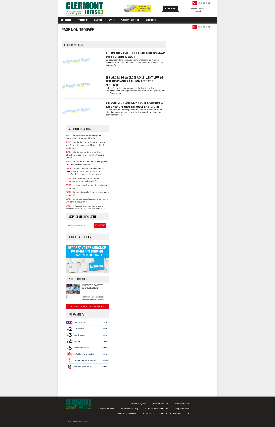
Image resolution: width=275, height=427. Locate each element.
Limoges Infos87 (181, 408)
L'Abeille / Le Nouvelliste (170, 414)
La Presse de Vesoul (106, 408)
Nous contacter (182, 403)
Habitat (98, 20)
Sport (112, 20)
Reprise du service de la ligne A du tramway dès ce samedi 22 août (136, 55)
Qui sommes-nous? (160, 403)
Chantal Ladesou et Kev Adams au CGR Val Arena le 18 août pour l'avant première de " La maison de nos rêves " (85, 171)
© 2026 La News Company (76, 422)
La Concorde (148, 414)
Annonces (151, 20)
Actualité (66, 20)
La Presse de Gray (129, 408)
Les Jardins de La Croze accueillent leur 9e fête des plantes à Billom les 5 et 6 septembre (134, 81)
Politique (82, 20)
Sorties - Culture (130, 20)
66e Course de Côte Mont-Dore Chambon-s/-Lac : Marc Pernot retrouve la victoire (135, 104)
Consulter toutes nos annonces (87, 306)
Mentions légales (138, 403)
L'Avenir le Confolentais (125, 414)
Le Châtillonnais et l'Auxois (156, 408)
